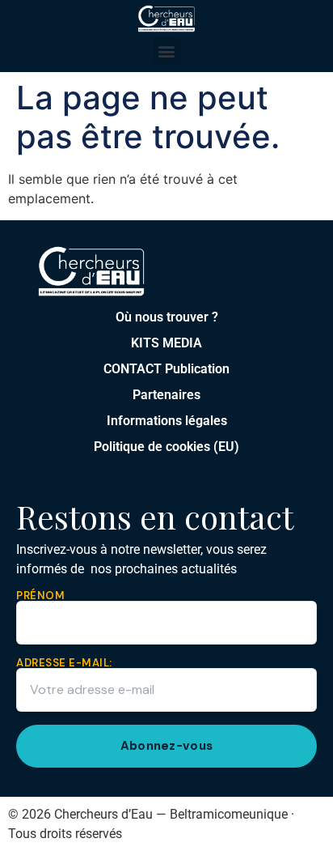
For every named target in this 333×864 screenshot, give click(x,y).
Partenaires (166, 394)
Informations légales (167, 420)
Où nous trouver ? (167, 317)
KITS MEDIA (166, 343)
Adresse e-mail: (64, 664)
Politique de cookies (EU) (166, 446)
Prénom (40, 596)
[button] (167, 50)
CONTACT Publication (166, 369)
